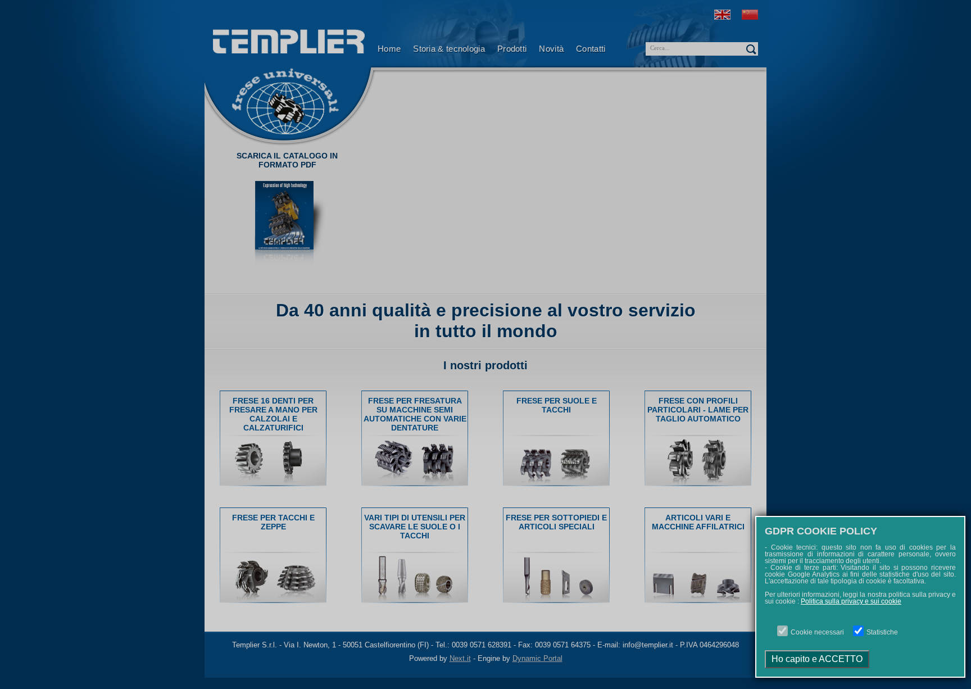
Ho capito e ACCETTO (817, 659)
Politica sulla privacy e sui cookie (851, 601)
